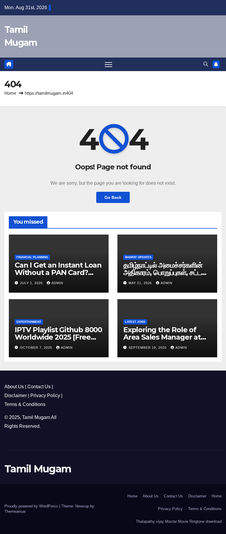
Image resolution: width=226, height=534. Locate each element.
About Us (14, 386)
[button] (205, 64)
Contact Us (39, 386)
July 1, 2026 (32, 283)
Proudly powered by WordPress (31, 506)
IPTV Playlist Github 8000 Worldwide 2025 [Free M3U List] (58, 337)
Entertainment (28, 321)
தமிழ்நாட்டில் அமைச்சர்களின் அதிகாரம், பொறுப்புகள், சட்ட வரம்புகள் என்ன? (162, 272)
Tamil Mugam (36, 417)
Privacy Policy (45, 395)
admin (57, 283)
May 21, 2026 (141, 283)
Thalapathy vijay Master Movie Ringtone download (179, 521)
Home (10, 93)
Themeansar (14, 511)
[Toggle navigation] (108, 64)
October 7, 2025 (36, 347)
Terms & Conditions (24, 404)
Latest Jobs (135, 321)
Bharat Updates (138, 257)
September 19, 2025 (148, 347)
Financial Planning (32, 257)
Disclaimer (15, 395)
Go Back (113, 197)
